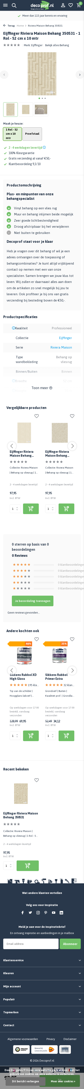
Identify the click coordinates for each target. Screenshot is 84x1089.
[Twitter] (30, 912)
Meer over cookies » (63, 1081)
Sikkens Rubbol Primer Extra (56, 676)
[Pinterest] (46, 912)
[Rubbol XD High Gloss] (24, 656)
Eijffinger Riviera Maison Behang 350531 (20, 815)
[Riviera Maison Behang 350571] (24, 432)
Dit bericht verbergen (25, 1081)
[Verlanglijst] (70, 5)
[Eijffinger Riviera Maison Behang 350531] (21, 793)
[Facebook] (22, 912)
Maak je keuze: (13, 123)
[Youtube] (53, 912)
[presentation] (4, 74)
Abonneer (70, 944)
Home (20, 25)
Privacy (51, 1039)
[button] (39, 98)
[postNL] (44, 1049)
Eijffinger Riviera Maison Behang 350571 (21, 454)
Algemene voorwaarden (23, 1039)
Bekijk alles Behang (57, 45)
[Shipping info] (45, 147)
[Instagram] (38, 912)
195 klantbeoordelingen (33, 685)
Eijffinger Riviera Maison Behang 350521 (57, 454)
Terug (11, 25)
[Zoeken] (13, 5)
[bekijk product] (31, 508)
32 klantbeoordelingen (69, 685)
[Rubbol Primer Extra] (59, 656)
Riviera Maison (61, 347)
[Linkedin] (61, 912)
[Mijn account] (63, 5)
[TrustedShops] (21, 1049)
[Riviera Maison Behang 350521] (59, 432)
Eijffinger (36, 45)
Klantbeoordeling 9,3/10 (24, 164)
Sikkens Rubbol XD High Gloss (23, 676)
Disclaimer (70, 1039)
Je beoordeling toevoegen (32, 601)
